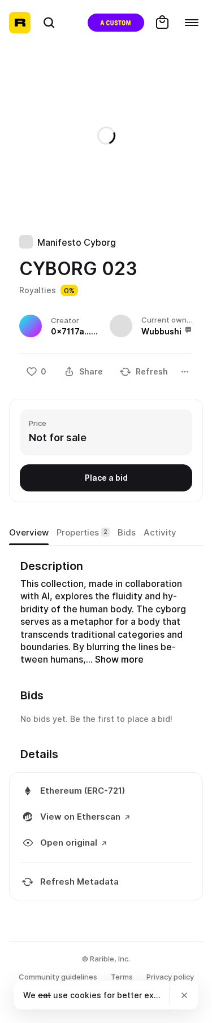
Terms (122, 976)
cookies (85, 995)
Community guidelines (58, 976)
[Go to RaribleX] (116, 23)
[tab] (29, 532)
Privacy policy (170, 976)
